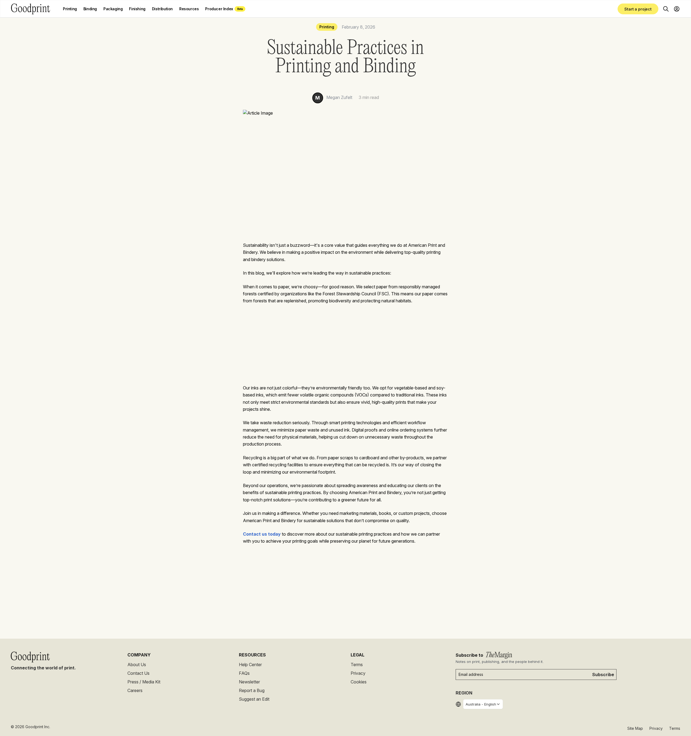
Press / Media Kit (143, 681)
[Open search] (666, 9)
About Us (136, 664)
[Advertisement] (345, 349)
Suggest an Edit (254, 699)
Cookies (359, 681)
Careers (135, 690)
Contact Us (138, 673)
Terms (357, 664)
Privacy (358, 673)
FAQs (244, 673)
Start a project (638, 9)
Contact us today (262, 534)
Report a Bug (252, 690)
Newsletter (249, 681)
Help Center (250, 664)
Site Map (635, 728)
